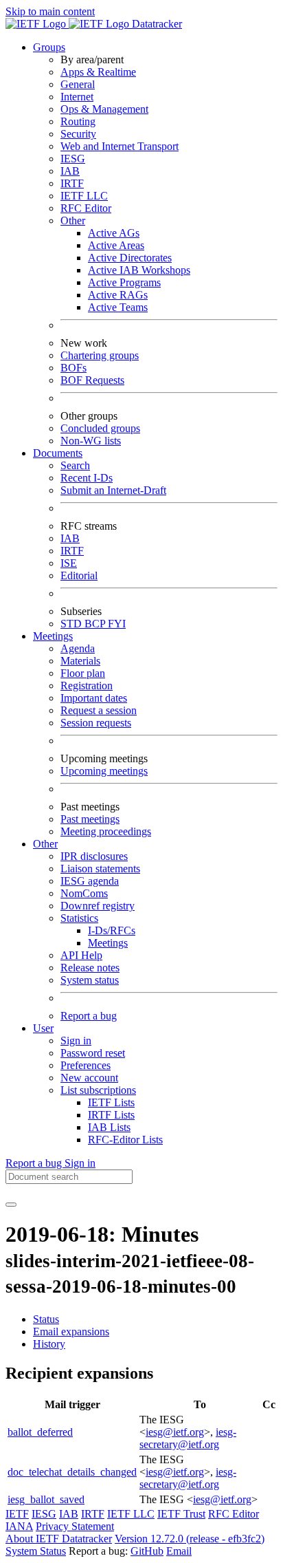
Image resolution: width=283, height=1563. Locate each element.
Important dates (93, 698)
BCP (96, 623)
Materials (80, 661)
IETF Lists (111, 1102)
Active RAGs (118, 295)
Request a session (98, 710)
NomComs (84, 893)
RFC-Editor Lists (125, 1139)
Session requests (95, 723)
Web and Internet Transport (119, 146)
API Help (81, 955)
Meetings (108, 943)
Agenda (77, 648)
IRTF (72, 183)
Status (46, 1319)
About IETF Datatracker (58, 1538)
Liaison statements (100, 868)
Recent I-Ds (86, 478)
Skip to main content (50, 11)
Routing (77, 121)
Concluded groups (100, 428)
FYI (117, 623)
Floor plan (82, 673)
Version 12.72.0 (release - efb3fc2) (189, 1538)
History (49, 1344)
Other (72, 220)
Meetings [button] (53, 636)
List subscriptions (98, 1090)
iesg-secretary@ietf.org (187, 1438)
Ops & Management (104, 109)
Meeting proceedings (105, 831)
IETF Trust (181, 1514)
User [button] (43, 1028)
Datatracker (155, 24)
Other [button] (45, 844)
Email (179, 1551)
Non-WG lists (90, 440)
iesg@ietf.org (175, 1432)
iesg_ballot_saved (46, 1499)
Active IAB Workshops (139, 270)
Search (75, 465)
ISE (68, 563)
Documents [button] (57, 453)
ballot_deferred (40, 1432)
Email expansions (71, 1331)
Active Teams (118, 307)
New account (89, 1078)
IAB (70, 171)
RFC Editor (85, 208)
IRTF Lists (111, 1115)
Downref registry (97, 906)
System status (89, 980)
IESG (72, 158)
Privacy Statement (75, 1526)
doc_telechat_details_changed (72, 1472)
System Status (35, 1551)
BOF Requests (92, 380)
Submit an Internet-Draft (113, 490)
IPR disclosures (94, 856)
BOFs (73, 368)
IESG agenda (89, 881)
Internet (76, 97)
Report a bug (88, 1016)
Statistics (79, 918)
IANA (19, 1526)
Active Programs (124, 282)
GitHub (147, 1551)
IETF (17, 1514)
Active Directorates (130, 257)
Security (78, 134)
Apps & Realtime (98, 72)
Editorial (79, 575)
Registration (86, 685)
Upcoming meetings (104, 771)
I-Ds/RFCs (111, 930)
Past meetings (90, 819)
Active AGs (113, 233)
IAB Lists (109, 1127)
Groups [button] (49, 47)
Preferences (85, 1065)
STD (72, 623)
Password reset (92, 1053)
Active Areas (116, 245)
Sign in (75, 1040)
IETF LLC (84, 196)
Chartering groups (99, 355)
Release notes (90, 967)
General (77, 84)
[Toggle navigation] (10, 1205)
